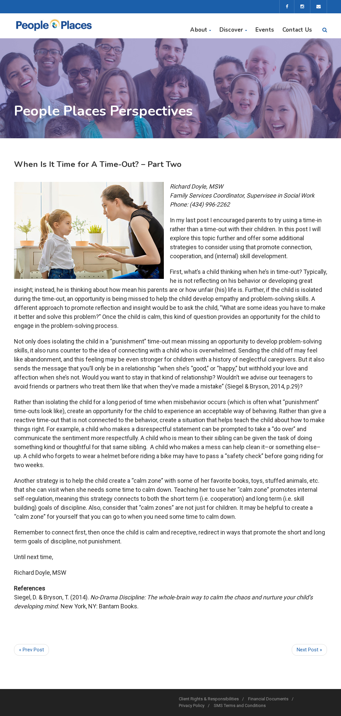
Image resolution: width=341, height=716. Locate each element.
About (198, 30)
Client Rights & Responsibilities (209, 698)
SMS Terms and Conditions (240, 705)
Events (264, 30)
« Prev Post (31, 650)
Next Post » (309, 650)
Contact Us (297, 30)
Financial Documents (268, 698)
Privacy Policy (191, 705)
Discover (231, 30)
